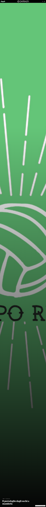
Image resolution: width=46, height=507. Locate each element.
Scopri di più (42, 505)
